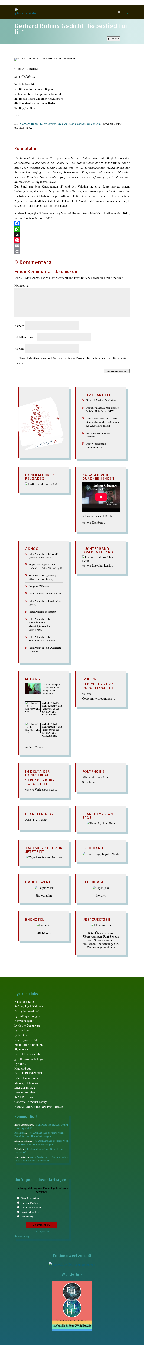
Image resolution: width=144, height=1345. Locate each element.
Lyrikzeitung (22, 1030)
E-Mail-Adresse (25, 337)
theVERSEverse (24, 1097)
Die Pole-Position (29, 1202)
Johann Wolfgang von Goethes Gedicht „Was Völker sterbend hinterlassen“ (41, 1158)
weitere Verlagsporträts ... (41, 789)
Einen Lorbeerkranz (31, 1198)
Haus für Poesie (24, 1002)
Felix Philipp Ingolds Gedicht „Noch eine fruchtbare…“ (43, 555)
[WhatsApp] (72, 229)
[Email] (72, 246)
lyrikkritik (20, 1035)
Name (19, 326)
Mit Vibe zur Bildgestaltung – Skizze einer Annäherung (43, 577)
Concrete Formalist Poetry (30, 1102)
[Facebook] (72, 223)
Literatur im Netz (25, 1088)
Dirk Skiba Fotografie (27, 1054)
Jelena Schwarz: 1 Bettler (98, 516)
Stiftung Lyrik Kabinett (28, 1006)
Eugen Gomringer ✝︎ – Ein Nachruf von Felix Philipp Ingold (45, 566)
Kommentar (22, 285)
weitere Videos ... (35, 747)
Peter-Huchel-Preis (26, 1078)
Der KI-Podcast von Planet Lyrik (45, 593)
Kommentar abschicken (117, 370)
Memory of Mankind (27, 1083)
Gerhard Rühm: (61, 124)
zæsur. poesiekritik (26, 1040)
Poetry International (26, 1011)
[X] (72, 234)
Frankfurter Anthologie (28, 1045)
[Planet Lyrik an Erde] (101, 823)
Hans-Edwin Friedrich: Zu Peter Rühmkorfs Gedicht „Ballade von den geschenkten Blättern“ (102, 422)
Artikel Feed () (36, 820)
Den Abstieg (27, 1216)
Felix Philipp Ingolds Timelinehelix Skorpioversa (42, 638)
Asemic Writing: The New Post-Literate (38, 1107)
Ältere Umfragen (22, 1236)
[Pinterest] (72, 240)
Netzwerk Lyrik (24, 1021)
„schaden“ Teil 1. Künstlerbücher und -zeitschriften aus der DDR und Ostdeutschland (52, 730)
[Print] (72, 251)
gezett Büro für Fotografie (30, 1059)
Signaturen (21, 1049)
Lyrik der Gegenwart (27, 1025)
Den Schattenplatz (30, 1212)
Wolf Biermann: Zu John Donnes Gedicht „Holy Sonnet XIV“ (102, 409)
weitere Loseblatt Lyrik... (97, 565)
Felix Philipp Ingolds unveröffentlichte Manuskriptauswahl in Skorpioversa (39, 624)
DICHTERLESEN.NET (28, 1073)
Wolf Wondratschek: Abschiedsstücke (96, 445)
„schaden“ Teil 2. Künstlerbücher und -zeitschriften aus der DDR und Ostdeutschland (52, 708)
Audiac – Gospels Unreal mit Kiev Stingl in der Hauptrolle (51, 689)
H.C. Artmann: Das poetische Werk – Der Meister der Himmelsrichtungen (39, 1134)
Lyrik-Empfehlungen (27, 1016)
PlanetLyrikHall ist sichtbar (42, 611)
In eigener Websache (39, 586)
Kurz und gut (22, 1068)
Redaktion (19, 1132)
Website (19, 349)
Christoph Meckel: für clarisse (101, 400)
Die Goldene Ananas (31, 1207)
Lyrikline (20, 1064)
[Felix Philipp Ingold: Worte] (101, 854)
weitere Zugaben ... (94, 522)
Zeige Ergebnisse (41, 1231)
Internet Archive (24, 1092)
